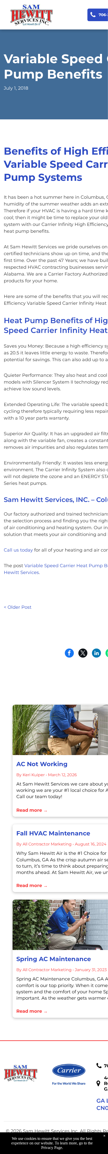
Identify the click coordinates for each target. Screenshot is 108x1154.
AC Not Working (42, 764)
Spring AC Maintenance (53, 959)
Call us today (18, 550)
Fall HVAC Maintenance (53, 833)
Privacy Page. (52, 1147)
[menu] (100, 10)
